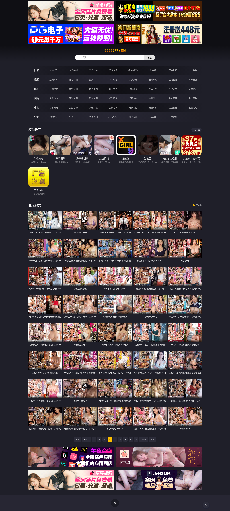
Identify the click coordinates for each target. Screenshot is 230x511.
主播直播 (173, 79)
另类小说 (153, 107)
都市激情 (53, 107)
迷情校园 (133, 107)
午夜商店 (73, 117)
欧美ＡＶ (93, 79)
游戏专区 (113, 70)
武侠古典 (113, 107)
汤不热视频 (113, 117)
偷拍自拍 (73, 89)
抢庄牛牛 (193, 70)
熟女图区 (173, 98)
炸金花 (153, 70)
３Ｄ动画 (113, 79)
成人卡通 (93, 89)
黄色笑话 (173, 107)
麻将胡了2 (133, 70)
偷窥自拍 (53, 98)
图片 (36, 98)
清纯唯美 (153, 98)
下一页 (143, 439)
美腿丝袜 (133, 98)
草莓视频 (93, 117)
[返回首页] (206, 505)
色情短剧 (173, 117)
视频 (36, 79)
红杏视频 (133, 117)
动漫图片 (113, 98)
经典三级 (153, 89)
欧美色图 (93, 98)
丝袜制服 (153, 79)
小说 (36, 107)
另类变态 (193, 89)
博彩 (36, 70)
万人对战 (93, 70)
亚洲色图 (73, 98)
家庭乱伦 (73, 107)
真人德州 (73, 70)
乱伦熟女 (173, 89)
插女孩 (53, 117)
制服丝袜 (133, 89)
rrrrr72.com (115, 50)
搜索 (149, 57)
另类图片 (193, 98)
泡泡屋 (153, 117)
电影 (36, 89)
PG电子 (53, 70)
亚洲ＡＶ (53, 79)
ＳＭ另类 (193, 79)
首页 (77, 439)
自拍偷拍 (73, 79)
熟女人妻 (133, 79)
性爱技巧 (193, 107)
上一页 (86, 439)
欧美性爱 (113, 89)
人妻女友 (93, 107)
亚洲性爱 (53, 89)
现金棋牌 (173, 70)
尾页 (152, 439)
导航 (36, 117)
